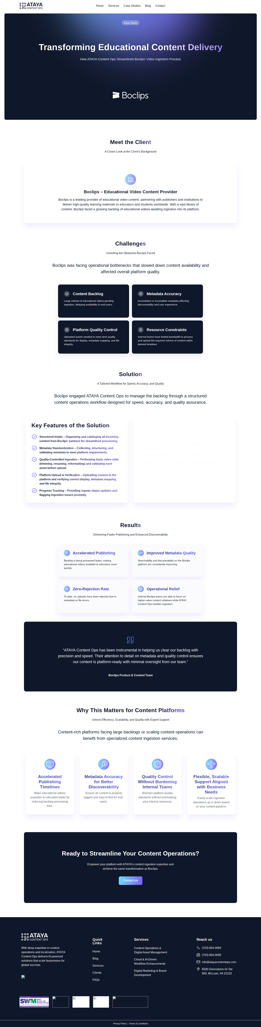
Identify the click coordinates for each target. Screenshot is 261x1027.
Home (100, 5)
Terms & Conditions (138, 1023)
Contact (160, 5)
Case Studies (132, 5)
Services (113, 5)
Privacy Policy (120, 1023)
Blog (148, 5)
